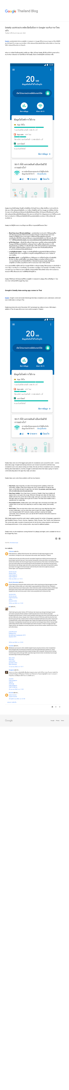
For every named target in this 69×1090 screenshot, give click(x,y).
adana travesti (12, 695)
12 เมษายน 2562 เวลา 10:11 (16, 666)
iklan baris (11, 659)
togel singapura (13, 575)
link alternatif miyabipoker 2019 (17, 635)
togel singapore (13, 576)
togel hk (11, 682)
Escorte (11, 692)
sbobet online (12, 573)
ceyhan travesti (13, 696)
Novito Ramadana (14, 582)
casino (10, 599)
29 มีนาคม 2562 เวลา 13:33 (16, 603)
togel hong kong (13, 597)
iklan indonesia (13, 664)
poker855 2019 (13, 631)
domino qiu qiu (13, 571)
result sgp (11, 683)
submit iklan (12, 661)
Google (53, 720)
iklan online (12, 657)
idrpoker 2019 (12, 636)
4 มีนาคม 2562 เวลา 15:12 (15, 579)
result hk (11, 678)
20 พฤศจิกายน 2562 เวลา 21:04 (17, 698)
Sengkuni (11, 670)
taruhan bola (12, 594)
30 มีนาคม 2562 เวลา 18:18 (16, 642)
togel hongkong (13, 687)
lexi (10, 606)
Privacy (58, 720)
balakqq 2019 (12, 633)
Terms (62, 720)
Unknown (11, 551)
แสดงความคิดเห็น (11, 702)
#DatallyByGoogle (14, 542)
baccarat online (13, 601)
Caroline (11, 645)
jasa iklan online (13, 662)
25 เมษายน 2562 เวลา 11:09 (16, 689)
